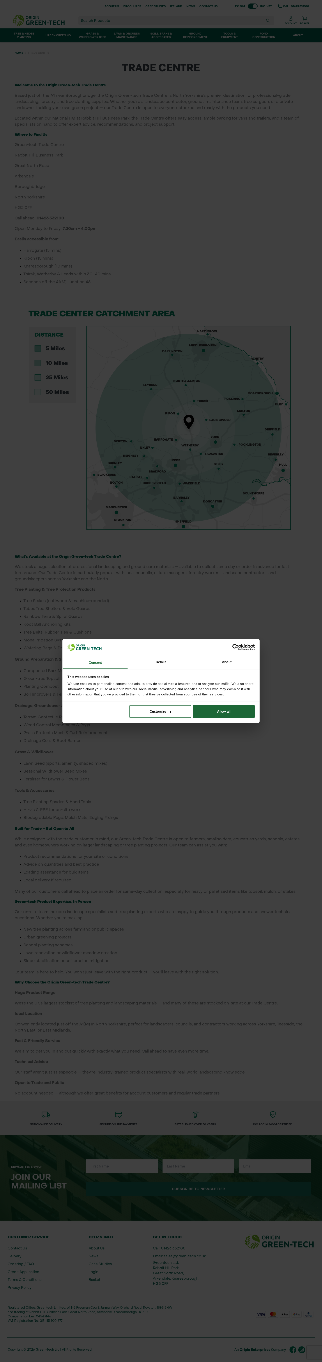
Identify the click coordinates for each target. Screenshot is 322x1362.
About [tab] (227, 662)
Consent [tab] (95, 662)
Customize (158, 711)
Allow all (223, 711)
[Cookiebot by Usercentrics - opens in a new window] (235, 647)
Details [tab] (161, 662)
